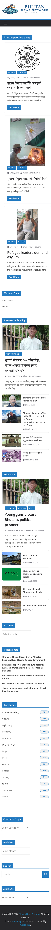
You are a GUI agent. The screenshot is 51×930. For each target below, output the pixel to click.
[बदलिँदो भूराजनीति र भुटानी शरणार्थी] (11, 456)
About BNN (7, 300)
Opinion (5, 764)
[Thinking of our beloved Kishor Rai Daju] (11, 401)
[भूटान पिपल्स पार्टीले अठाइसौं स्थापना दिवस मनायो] (27, 58)
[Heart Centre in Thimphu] (11, 559)
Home (5, 306)
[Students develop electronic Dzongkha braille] (11, 576)
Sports (5, 783)
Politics (11, 72)
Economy (6, 731)
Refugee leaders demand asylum (27, 254)
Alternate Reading (13, 354)
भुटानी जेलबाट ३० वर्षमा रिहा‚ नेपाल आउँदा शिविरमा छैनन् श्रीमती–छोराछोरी (22, 365)
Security (21, 242)
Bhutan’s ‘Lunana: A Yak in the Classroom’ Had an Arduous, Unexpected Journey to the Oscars (34, 419)
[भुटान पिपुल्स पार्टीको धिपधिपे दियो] (27, 142)
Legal (4, 751)
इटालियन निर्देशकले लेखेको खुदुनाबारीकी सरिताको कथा (32, 439)
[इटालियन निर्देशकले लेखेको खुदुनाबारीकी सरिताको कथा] (11, 441)
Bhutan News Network (31, 77)
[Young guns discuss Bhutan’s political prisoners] (25, 491)
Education (10, 508)
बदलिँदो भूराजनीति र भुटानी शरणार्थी (32, 454)
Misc (4, 757)
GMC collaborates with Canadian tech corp (23, 683)
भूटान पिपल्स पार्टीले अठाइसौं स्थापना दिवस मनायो (24, 85)
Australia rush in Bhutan (34, 605)
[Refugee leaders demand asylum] (27, 224)
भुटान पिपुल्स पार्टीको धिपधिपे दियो (27, 178)
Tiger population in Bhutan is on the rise (33, 590)
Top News (22, 72)
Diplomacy (7, 725)
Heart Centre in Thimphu (30, 557)
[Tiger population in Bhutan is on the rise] (11, 593)
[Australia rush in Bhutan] (11, 607)
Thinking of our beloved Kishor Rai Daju (34, 399)
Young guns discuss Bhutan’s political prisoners (20, 519)
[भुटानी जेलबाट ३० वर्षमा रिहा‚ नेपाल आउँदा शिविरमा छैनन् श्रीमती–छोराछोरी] (25, 337)
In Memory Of (8, 744)
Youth (31, 508)
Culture (5, 718)
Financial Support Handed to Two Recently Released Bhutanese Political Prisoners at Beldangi (23, 667)
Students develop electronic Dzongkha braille (32, 574)
